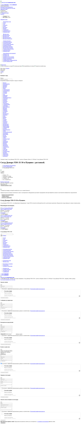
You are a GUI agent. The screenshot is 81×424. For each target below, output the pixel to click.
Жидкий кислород (7, 37)
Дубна (4, 137)
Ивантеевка (5, 134)
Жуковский (5, 145)
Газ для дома (12, 8)
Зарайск (4, 120)
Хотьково (5, 91)
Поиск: (2, 78)
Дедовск (5, 119)
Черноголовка (6, 126)
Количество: (3, 354)
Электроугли (6, 103)
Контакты (4, 64)
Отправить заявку (4, 297)
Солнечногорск (6, 89)
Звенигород (5, 153)
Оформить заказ (4, 9)
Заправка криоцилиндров (8, 57)
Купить (2, 172)
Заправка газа (6, 54)
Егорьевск (5, 121)
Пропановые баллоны (8, 46)
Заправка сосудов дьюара (8, 56)
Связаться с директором (6, 197)
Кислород (5, 27)
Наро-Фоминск (6, 106)
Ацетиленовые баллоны (8, 44)
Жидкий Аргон (6, 35)
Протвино (5, 144)
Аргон (4, 22)
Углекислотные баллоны (8, 48)
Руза (4, 94)
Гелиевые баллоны (7, 45)
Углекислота (5, 29)
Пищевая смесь (6, 32)
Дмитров (5, 122)
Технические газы (7, 21)
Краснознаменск (6, 129)
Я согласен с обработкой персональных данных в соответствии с (23, 288)
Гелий (4, 26)
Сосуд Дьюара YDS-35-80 (6, 209)
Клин (4, 116)
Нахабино (5, 114)
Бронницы (5, 156)
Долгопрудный (6, 138)
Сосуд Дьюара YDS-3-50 (6, 216)
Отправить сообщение (5, 319)
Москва (4, 82)
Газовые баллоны (7, 40)
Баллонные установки (8, 263)
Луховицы (5, 111)
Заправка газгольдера (7, 266)
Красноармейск (6, 83)
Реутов (4, 135)
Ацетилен (5, 25)
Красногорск (6, 113)
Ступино (5, 93)
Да (1, 71)
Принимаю (3, 422)
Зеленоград (5, 141)
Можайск (5, 109)
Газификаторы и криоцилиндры (10, 60)
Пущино (7, 68)
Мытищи (5, 108)
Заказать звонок (5, 196)
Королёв (5, 143)
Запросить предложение (5, 344)
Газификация (6, 271)
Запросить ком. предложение (7, 194)
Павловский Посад (7, 97)
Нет (3, 71)
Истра (4, 118)
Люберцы (5, 110)
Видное (4, 112)
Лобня (4, 130)
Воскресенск (6, 124)
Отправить (3, 420)
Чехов (4, 88)
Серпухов (5, 149)
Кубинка (5, 99)
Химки (4, 148)
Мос (7, 277)
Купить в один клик (5, 181)
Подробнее (3, 212)
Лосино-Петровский (7, 132)
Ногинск (5, 102)
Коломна (5, 152)
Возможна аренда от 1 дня (6, 185)
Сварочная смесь (6, 30)
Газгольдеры (5, 264)
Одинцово (5, 98)
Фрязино (5, 136)
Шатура (4, 87)
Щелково (5, 86)
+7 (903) (13, 4)
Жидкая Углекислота (7, 38)
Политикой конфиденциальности (37, 288)
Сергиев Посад (6, 90)
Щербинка (5, 142)
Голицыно (5, 101)
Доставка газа (6, 55)
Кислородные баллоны (8, 47)
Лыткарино (5, 133)
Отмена (4, 235)
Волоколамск (6, 125)
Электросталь (6, 146)
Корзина (2, 14)
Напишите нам (4, 7)
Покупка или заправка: (6, 352)
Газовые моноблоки (7, 59)
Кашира (4, 117)
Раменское (5, 95)
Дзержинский (6, 127)
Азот (4, 23)
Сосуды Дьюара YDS (7, 61)
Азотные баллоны (7, 43)
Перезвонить (10, 7)
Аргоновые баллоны (7, 42)
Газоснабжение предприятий (9, 53)
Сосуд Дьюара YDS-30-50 (6, 224)
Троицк (4, 140)
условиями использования (43, 421)
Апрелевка (5, 105)
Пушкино (5, 96)
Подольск (5, 150)
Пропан (4, 28)
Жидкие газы (6, 34)
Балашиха (5, 85)
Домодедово (5, 154)
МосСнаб (9, 2)
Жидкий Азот (6, 36)
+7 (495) (4, 4)
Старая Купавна (6, 104)
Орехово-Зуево (6, 151)
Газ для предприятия (5, 8)
